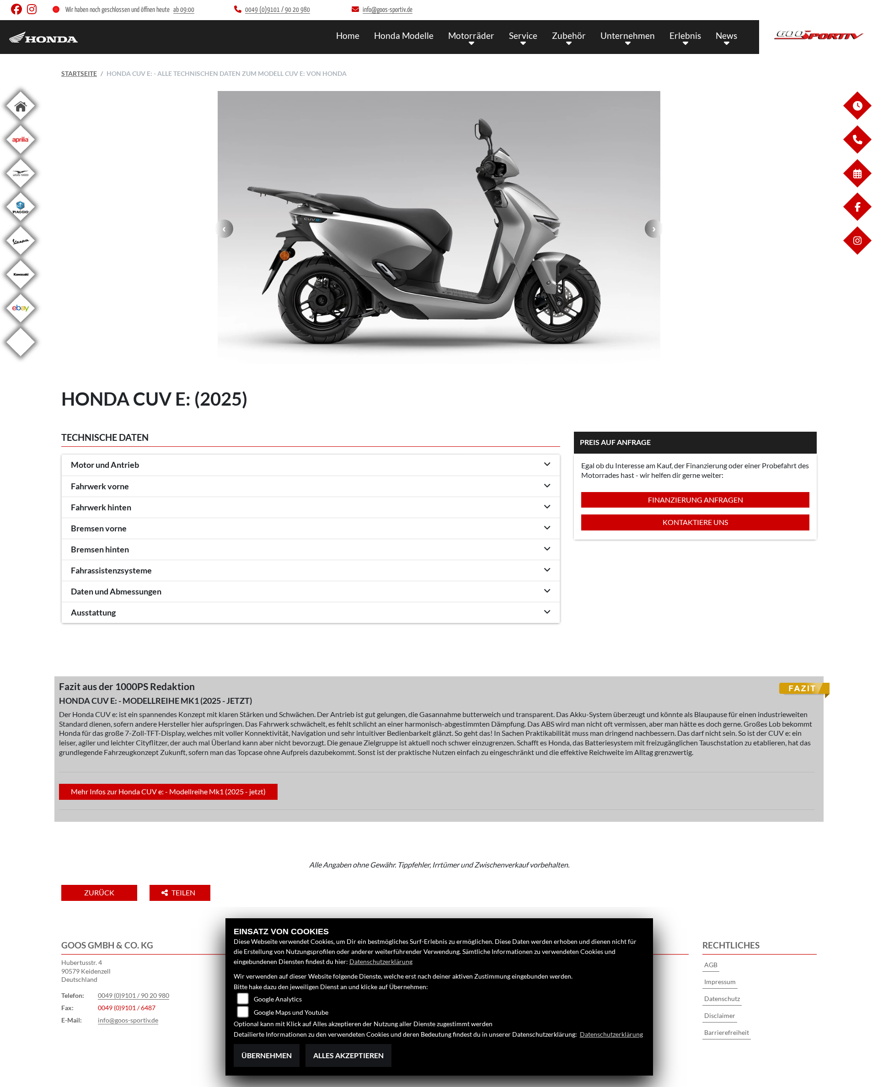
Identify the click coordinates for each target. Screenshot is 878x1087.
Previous (224, 229)
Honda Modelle (404, 35)
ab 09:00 (183, 9)
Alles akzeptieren (348, 1055)
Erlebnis (685, 35)
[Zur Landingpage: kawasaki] (21, 290)
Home (347, 35)
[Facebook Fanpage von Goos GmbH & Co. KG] (19, 11)
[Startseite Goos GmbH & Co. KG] (818, 35)
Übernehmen (266, 1055)
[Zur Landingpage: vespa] (21, 256)
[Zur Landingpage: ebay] (21, 324)
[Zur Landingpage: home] (21, 121)
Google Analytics (278, 999)
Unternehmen (627, 35)
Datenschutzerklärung (380, 961)
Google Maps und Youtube (291, 1012)
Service (523, 35)
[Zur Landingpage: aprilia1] (21, 155)
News (726, 35)
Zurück (99, 892)
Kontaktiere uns (695, 522)
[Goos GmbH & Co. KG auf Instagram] (33, 11)
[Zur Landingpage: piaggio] (21, 222)
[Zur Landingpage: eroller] (21, 357)
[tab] (311, 465)
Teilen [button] (184, 892)
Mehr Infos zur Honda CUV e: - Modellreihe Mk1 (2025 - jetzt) (168, 791)
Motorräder (471, 35)
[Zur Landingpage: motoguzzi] (21, 189)
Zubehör (569, 35)
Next (654, 229)
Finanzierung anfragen (695, 499)
